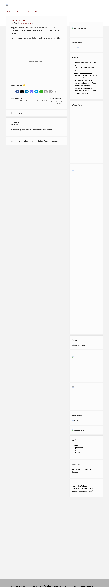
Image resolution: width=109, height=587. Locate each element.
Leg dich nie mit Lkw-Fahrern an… (83, 488)
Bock (76, 88)
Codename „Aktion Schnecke (82, 491)
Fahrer (30, 12)
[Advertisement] (89, 134)
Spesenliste (21, 12)
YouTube (37, 28)
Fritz (76, 62)
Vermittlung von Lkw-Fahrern (82, 469)
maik (30, 23)
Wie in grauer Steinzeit (19, 101)
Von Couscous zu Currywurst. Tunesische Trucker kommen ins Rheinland (85, 75)
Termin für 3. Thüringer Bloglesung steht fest (49, 102)
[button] (17, 91)
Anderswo (10, 12)
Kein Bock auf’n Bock (79, 486)
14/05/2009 (23, 23)
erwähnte (32, 38)
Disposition (39, 12)
